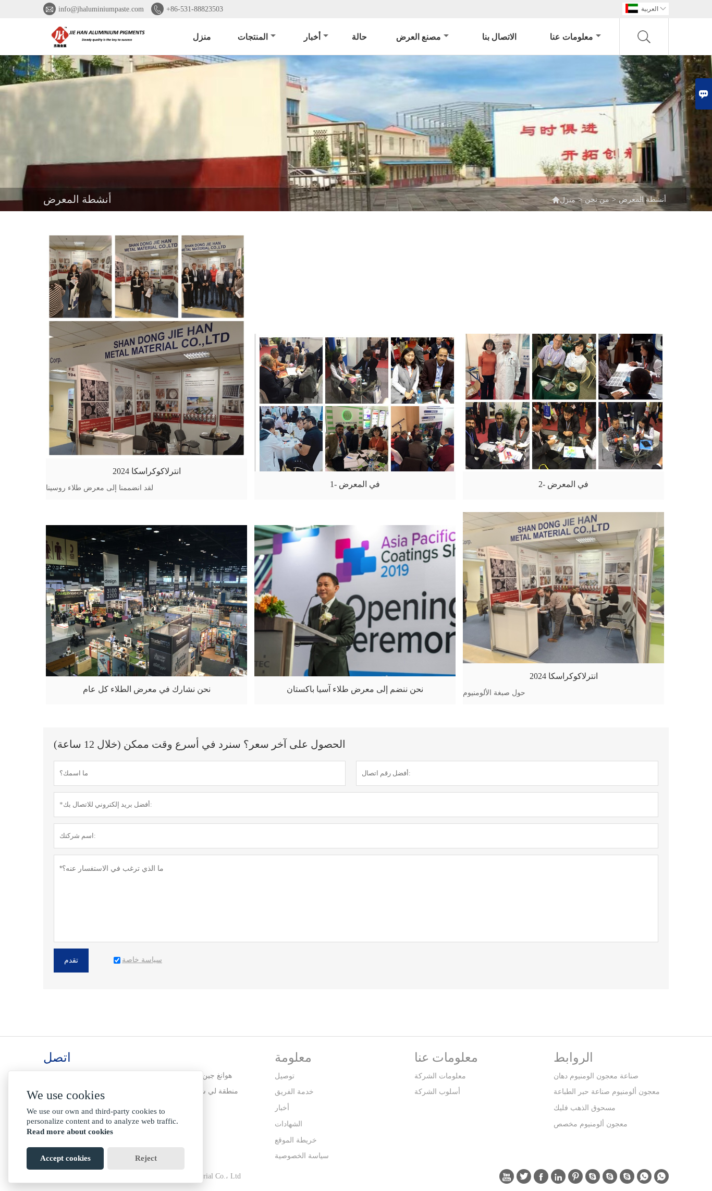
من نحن (597, 199)
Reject (146, 1158)
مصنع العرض (418, 36)
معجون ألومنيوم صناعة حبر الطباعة (607, 1092)
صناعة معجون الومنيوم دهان (596, 1076)
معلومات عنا (571, 36)
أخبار (312, 36)
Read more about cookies (70, 1131)
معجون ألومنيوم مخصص (591, 1124)
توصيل (284, 1076)
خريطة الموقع (296, 1140)
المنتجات (253, 36)
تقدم (71, 960)
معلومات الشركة (440, 1076)
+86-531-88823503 (194, 9)
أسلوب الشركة (437, 1092)
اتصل (57, 1057)
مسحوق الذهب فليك (585, 1108)
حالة (359, 36)
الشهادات (288, 1124)
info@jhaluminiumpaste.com (101, 9)
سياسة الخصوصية (302, 1156)
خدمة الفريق (294, 1092)
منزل (202, 36)
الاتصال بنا (499, 36)
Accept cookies (65, 1158)
